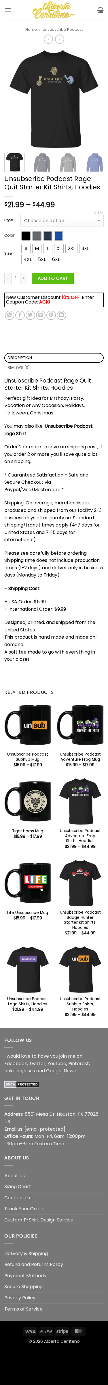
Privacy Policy (19, 1297)
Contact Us (17, 1197)
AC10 (44, 302)
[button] (7, 10)
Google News (61, 1070)
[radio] (26, 236)
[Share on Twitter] (30, 315)
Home (31, 29)
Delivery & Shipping (26, 1253)
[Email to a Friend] (41, 315)
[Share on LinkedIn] (61, 315)
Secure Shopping (23, 1286)
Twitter (37, 1063)
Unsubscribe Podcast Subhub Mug (27, 757)
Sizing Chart (17, 1186)
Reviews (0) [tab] (19, 367)
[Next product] (48, 38)
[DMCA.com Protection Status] (21, 1084)
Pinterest (78, 1063)
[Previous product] (59, 38)
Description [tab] (20, 357)
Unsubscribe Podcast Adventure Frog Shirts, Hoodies (80, 836)
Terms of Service (23, 1309)
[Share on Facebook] (20, 315)
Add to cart (53, 278)
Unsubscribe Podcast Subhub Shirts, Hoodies (80, 1004)
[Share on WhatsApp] (9, 315)
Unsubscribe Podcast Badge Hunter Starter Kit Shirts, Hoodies (80, 920)
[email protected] (44, 1129)
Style (8, 220)
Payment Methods (25, 1275)
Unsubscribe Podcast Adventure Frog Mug (80, 757)
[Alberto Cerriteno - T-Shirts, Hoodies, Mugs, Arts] (54, 10)
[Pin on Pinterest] (51, 315)
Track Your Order (23, 1208)
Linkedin (13, 1070)
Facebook (15, 1063)
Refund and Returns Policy (33, 1264)
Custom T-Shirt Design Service (38, 1220)
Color (9, 235)
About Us (14, 1175)
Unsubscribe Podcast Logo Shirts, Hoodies (27, 1001)
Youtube (57, 1063)
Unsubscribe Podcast (63, 29)
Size (8, 253)
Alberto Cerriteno (62, 1341)
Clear (99, 213)
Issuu (29, 1070)
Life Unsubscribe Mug (27, 912)
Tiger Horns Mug (27, 831)
